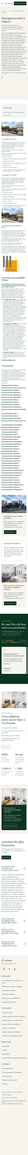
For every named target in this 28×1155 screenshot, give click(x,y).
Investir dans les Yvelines (11, 1024)
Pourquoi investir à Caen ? (10, 402)
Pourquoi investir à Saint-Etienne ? (13, 470)
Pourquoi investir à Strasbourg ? (12, 472)
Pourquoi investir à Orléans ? (11, 453)
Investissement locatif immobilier (14, 1058)
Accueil (4, 11)
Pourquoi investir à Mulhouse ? (11, 444)
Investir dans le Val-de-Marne (12, 1020)
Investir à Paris (7, 1013)
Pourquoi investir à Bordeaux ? (12, 397)
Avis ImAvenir (7, 115)
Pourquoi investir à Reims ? (10, 463)
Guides (4, 1050)
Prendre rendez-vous (20, 3)
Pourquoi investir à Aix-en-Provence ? (14, 387)
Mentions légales (6, 1094)
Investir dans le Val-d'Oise (11, 1032)
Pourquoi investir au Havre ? (11, 427)
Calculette (5, 1054)
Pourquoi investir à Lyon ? (10, 434)
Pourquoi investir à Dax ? (10, 413)
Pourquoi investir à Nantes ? (11, 449)
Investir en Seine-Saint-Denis (12, 1036)
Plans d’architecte (8, 994)
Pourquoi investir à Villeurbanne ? (12, 489)
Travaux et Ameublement (11, 998)
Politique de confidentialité (9, 1097)
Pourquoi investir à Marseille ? (11, 437)
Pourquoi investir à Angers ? (11, 390)
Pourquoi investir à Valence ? (11, 482)
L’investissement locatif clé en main (12, 982)
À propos (5, 1064)
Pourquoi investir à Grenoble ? (11, 418)
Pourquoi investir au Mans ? (10, 429)
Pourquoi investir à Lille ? (10, 432)
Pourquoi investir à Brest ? (10, 399)
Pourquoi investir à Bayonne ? (11, 392)
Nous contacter (6, 857)
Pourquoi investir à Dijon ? (10, 416)
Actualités (5, 1046)
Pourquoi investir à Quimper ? (11, 460)
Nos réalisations (7, 1068)
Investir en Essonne (9, 1028)
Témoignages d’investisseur (12, 1072)
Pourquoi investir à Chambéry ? (12, 407)
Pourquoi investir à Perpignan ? (12, 456)
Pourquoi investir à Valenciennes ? (13, 484)
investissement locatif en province (12, 27)
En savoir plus (6, 747)
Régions (9, 11)
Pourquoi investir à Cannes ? (11, 404)
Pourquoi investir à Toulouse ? (11, 475)
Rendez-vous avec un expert (12, 987)
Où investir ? (7, 1008)
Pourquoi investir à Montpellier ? (12, 441)
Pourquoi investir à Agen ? (10, 385)
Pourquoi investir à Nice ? (10, 451)
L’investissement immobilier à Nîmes (13, 112)
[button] (21, 641)
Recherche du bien (9, 990)
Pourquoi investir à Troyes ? (11, 480)
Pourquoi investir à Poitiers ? (11, 458)
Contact (5, 1084)
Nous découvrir (7, 1076)
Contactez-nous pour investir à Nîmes (13, 73)
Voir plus (6, 663)
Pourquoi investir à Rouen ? (10, 468)
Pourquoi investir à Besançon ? (12, 395)
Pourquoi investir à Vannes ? (11, 487)
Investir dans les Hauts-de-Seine (13, 1016)
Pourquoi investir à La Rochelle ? (12, 425)
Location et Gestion (9, 1002)
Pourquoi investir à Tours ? (10, 477)
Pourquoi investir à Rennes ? (11, 465)
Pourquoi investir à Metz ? (10, 439)
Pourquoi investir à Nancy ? (10, 446)
